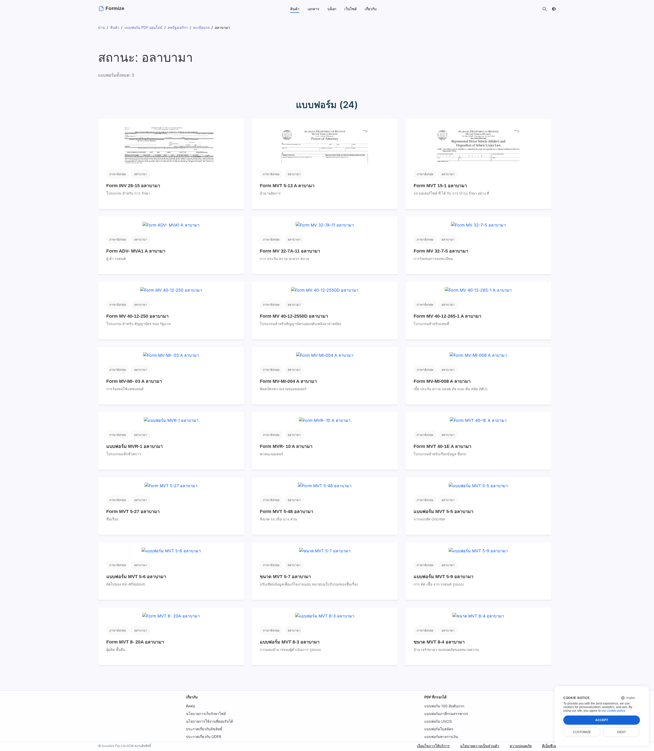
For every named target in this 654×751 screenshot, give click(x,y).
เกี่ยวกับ (192, 697)
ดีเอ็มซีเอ (549, 746)
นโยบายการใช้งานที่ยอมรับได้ (209, 721)
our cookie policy (613, 710)
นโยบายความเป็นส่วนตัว (479, 746)
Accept (601, 720)
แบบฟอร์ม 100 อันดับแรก (444, 706)
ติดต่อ (190, 706)
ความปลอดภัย (521, 746)
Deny (621, 732)
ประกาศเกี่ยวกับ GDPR (203, 736)
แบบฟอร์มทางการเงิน (441, 736)
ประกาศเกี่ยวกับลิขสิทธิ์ (204, 729)
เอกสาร (313, 9)
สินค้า (294, 9)
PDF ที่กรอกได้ (435, 697)
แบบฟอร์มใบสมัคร (438, 729)
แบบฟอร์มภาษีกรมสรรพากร (446, 713)
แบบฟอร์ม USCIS (438, 721)
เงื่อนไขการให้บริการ (433, 746)
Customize (582, 732)
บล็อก (332, 9)
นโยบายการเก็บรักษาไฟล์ (206, 713)
